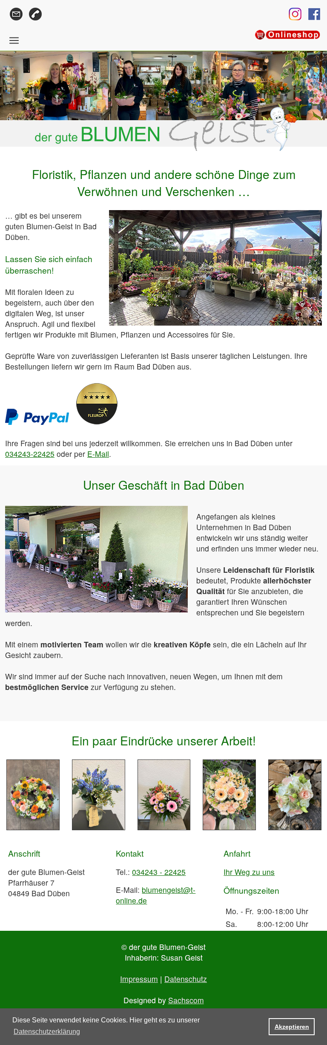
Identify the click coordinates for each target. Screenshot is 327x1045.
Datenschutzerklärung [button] (47, 1031)
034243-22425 (29, 453)
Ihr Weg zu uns (249, 871)
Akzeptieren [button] (292, 1026)
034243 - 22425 (159, 871)
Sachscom (186, 1000)
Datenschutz (185, 978)
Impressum (139, 978)
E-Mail (98, 453)
